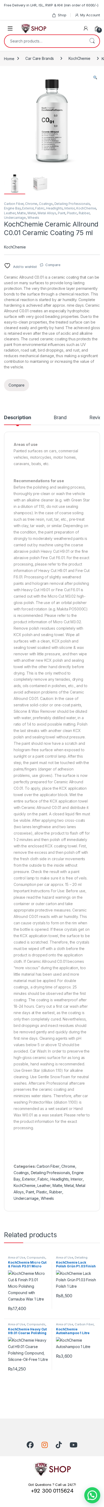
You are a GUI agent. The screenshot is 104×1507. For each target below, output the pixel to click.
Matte (21, 213)
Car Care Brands (39, 58)
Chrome (31, 204)
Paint (61, 213)
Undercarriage (15, 218)
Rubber (84, 213)
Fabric (40, 208)
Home (9, 58)
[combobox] (45, 41)
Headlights (54, 208)
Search (92, 41)
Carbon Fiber (13, 204)
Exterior (28, 208)
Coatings (46, 204)
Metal (31, 213)
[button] (95, 78)
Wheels (33, 218)
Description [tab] (17, 417)
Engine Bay (12, 208)
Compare (53, 265)
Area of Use (16, 1257)
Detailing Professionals (72, 204)
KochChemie (79, 58)
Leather (9, 213)
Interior (69, 208)
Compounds (36, 1257)
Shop (62, 15)
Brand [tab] (60, 417)
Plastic (72, 213)
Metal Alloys (47, 213)
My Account (90, 15)
